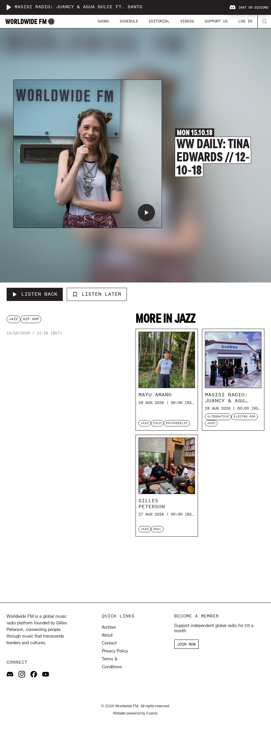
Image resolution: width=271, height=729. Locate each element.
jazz (13, 319)
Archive (109, 627)
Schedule (129, 21)
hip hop (31, 319)
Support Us (216, 21)
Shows (103, 21)
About (107, 635)
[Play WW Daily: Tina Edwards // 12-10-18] (146, 212)
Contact (109, 643)
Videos (187, 21)
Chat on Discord (253, 8)
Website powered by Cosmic (135, 713)
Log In (245, 21)
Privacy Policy (115, 651)
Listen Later (101, 294)
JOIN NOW (186, 644)
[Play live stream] (8, 7)
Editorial (159, 21)
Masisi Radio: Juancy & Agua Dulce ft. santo (78, 7)
